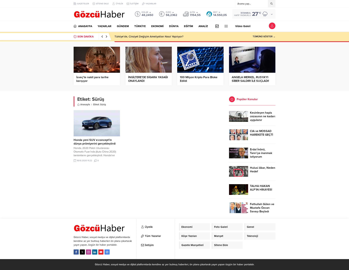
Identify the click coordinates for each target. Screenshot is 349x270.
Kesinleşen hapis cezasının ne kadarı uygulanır (262, 116)
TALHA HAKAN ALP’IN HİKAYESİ (261, 187)
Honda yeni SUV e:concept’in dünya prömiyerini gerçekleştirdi (95, 141)
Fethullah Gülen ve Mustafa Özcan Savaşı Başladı (262, 207)
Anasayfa (85, 104)
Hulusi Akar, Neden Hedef (262, 169)
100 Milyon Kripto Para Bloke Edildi (198, 79)
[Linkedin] (94, 252)
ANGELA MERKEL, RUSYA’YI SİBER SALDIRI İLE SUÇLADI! (250, 79)
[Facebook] (76, 252)
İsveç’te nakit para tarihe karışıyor (92, 79)
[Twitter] (82, 252)
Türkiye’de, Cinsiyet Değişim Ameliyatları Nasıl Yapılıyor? (149, 36)
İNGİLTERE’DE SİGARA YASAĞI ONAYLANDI (148, 79)
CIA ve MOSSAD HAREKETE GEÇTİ (261, 133)
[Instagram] (88, 252)
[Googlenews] (107, 252)
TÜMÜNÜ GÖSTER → (264, 36)
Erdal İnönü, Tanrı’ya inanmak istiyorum (261, 153)
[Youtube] (100, 252)
